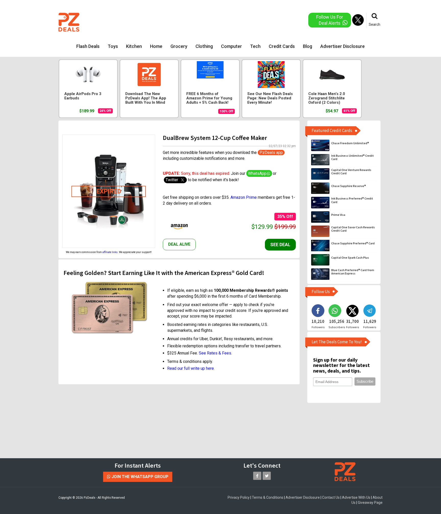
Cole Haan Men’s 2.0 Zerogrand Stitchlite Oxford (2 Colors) (326, 98)
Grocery (178, 46)
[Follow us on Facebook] (257, 476)
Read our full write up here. (191, 368)
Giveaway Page (370, 502)
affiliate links (110, 252)
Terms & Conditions (267, 497)
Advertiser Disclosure (342, 46)
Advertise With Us (356, 497)
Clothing (204, 46)
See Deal (280, 244)
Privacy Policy (239, 497)
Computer (231, 46)
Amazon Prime (243, 197)
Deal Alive (179, 244)
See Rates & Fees (215, 353)
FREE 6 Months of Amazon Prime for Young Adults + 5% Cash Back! (209, 98)
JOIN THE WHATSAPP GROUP (139, 476)
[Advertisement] (200, 21)
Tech (255, 46)
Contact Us (331, 497)
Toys (113, 46)
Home (156, 46)
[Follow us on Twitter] (267, 476)
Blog (307, 46)
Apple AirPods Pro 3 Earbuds (82, 96)
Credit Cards (282, 46)
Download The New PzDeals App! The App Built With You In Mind (145, 98)
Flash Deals (88, 46)
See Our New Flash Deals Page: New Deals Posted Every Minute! (270, 98)
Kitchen (134, 46)
